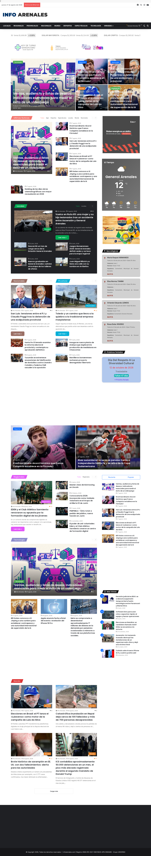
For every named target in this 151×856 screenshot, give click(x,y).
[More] (89, 118)
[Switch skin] (144, 25)
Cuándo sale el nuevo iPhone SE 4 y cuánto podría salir (127, 651)
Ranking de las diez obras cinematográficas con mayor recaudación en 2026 (38, 191)
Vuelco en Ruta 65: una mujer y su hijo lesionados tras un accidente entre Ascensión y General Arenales (74, 219)
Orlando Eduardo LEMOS (118, 303)
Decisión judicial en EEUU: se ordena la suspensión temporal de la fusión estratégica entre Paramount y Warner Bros (128, 601)
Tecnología (96, 26)
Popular (131, 477)
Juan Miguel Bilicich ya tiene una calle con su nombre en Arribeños (79, 264)
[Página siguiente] (96, 118)
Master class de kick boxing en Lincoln (82, 486)
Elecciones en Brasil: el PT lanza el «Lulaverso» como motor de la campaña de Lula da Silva (90, 101)
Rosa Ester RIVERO (115, 324)
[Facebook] (137, 5)
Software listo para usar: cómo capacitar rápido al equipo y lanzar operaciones (127, 614)
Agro (47, 118)
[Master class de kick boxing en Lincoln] (62, 485)
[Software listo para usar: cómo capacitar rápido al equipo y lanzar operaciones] (108, 615)
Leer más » (62, 237)
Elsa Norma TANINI (115, 281)
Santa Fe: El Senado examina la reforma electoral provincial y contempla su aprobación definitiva (38, 346)
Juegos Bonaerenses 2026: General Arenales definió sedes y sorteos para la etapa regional (80, 250)
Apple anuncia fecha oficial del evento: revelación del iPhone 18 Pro (53, 620)
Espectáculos (81, 26)
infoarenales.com (69, 852)
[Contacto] (147, 5)
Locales (7, 26)
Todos (42, 118)
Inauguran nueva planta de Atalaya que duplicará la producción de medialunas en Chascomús (82, 346)
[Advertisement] (100, 14)
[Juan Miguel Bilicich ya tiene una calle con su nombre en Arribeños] (62, 262)
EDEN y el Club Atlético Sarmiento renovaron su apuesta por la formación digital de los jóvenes (29, 512)
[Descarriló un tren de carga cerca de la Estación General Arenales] (20, 246)
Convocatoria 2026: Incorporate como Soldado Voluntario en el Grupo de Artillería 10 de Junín (82, 499)
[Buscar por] (147, 25)
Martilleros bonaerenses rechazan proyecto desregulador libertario (80, 360)
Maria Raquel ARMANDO (118, 257)
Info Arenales (19, 171)
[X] (141, 5)
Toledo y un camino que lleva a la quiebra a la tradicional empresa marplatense (75, 316)
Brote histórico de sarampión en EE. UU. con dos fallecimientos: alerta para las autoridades (31, 764)
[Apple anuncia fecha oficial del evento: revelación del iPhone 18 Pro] (54, 606)
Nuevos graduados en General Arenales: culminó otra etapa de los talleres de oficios (40, 265)
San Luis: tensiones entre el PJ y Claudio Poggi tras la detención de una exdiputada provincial (123, 75)
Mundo (57, 26)
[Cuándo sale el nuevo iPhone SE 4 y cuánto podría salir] (108, 653)
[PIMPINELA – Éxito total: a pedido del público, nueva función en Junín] (62, 511)
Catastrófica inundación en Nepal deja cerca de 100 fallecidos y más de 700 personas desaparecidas (75, 716)
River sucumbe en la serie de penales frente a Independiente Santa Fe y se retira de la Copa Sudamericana (104, 463)
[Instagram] (144, 5)
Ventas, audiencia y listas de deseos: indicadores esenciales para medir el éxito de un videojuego (42, 97)
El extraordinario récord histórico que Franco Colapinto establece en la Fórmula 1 (91, 76)
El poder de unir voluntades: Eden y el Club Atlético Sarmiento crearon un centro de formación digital (83, 527)
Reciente (111, 477)
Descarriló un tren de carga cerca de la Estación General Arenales (40, 248)
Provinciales (32, 26)
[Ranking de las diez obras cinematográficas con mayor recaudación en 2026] (17, 189)
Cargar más (54, 791)
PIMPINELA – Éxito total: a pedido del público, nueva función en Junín (81, 513)
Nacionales (46, 26)
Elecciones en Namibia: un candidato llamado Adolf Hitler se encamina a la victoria (126, 625)
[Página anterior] (93, 118)
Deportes (67, 26)
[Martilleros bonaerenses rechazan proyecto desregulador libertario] (62, 358)
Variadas (108, 26)
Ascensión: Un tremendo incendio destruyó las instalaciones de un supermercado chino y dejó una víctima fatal (127, 640)
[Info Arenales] (25, 15)
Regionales (19, 26)
